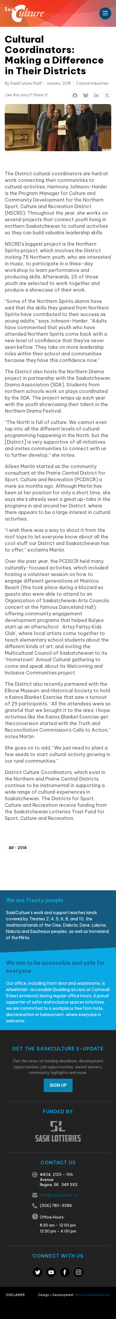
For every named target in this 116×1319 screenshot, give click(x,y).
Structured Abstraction (92, 1295)
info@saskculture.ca (59, 1195)
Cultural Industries (92, 83)
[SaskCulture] (24, 13)
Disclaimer (15, 1295)
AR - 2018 (18, 848)
